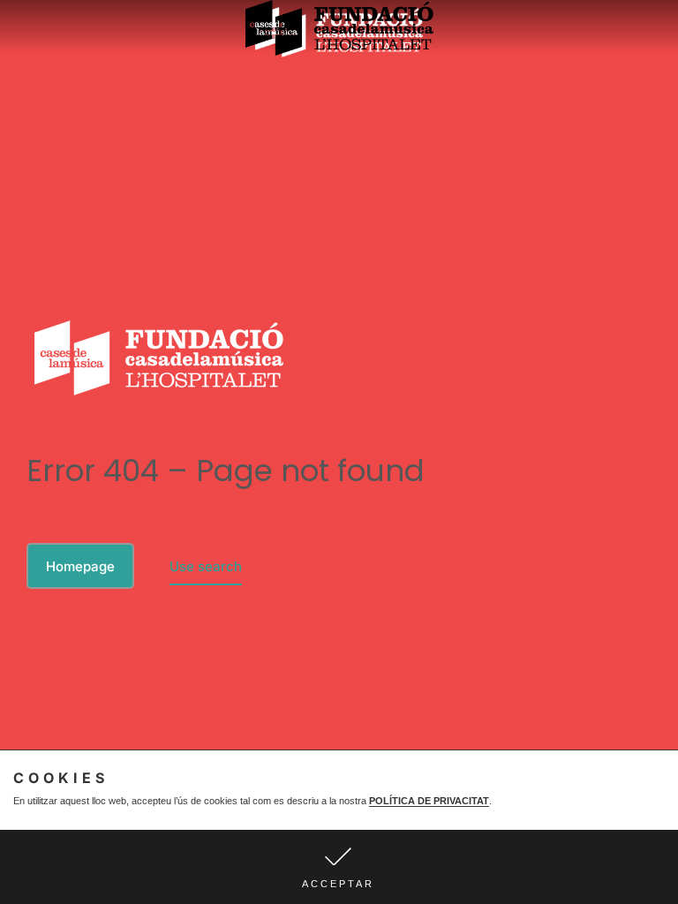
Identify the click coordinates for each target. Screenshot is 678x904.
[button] (339, 867)
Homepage (80, 566)
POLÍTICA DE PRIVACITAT (429, 800)
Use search (206, 566)
